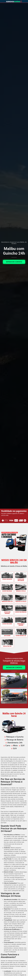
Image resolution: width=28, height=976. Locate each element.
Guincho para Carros (7, 624)
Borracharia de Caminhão (20, 624)
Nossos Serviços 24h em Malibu (14, 561)
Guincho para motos (7, 579)
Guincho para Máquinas (20, 612)
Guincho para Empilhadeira (21, 579)
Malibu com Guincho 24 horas (14, 714)
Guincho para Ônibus (7, 591)
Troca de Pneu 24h (7, 646)
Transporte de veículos (20, 601)
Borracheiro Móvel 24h (7, 601)
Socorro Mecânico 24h (21, 635)
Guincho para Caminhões (7, 612)
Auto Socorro (7, 635)
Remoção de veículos (21, 591)
